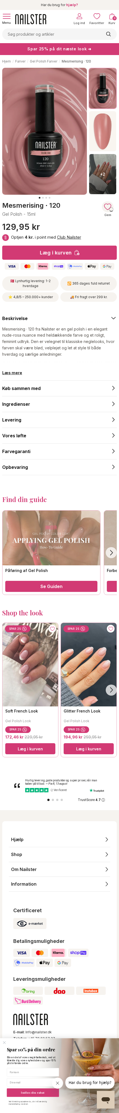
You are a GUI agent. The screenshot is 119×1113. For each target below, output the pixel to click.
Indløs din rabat (33, 1092)
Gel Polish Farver (43, 61)
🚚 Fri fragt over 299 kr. (88, 297)
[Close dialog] (4, 1043)
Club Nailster (69, 237)
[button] (59, 839)
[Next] (111, 690)
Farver (20, 61)
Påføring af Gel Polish (26, 570)
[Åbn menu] (7, 16)
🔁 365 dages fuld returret (88, 283)
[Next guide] (111, 552)
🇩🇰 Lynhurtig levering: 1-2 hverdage (30, 283)
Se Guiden (51, 586)
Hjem (6, 61)
